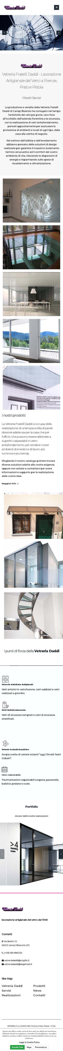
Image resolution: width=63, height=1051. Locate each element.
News (37, 990)
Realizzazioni (11, 995)
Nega (29, 1047)
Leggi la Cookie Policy (29, 1042)
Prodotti (39, 986)
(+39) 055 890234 (13, 952)
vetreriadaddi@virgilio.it (16, 960)
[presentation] (4, 33)
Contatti (39, 995)
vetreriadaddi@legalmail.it (18, 964)
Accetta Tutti (17, 1047)
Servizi (6, 990)
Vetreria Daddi (12, 986)
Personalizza (41, 1047)
